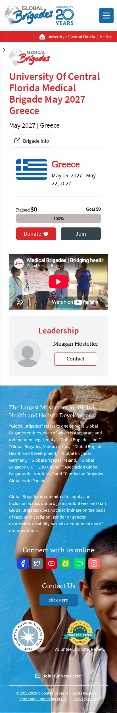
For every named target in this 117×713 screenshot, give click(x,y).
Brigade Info (36, 141)
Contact (76, 359)
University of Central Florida (71, 36)
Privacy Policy (86, 698)
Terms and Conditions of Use (43, 698)
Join (81, 233)
